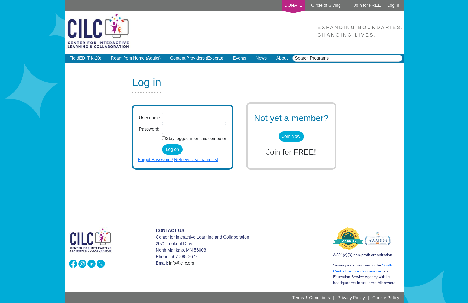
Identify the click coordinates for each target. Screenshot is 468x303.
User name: (150, 117)
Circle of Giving (326, 5)
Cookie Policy (385, 297)
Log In (393, 5)
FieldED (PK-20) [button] (85, 58)
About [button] (282, 58)
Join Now (291, 136)
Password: (149, 129)
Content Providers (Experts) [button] (196, 58)
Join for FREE (367, 5)
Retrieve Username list (196, 159)
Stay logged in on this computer (196, 138)
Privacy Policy (351, 297)
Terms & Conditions (311, 297)
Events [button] (239, 58)
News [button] (261, 58)
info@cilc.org (181, 263)
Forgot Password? (155, 159)
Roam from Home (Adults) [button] (136, 58)
